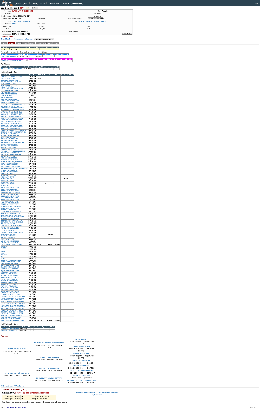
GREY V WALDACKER (81, 353)
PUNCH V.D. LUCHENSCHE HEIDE (11, 315)
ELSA (2, 249)
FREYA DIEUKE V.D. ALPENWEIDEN (12, 308)
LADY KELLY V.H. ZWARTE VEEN (11, 225)
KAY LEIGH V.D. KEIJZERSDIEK (11, 154)
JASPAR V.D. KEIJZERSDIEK (10, 135)
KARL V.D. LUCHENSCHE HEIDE (11, 116)
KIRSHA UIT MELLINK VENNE (10, 192)
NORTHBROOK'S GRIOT (8, 83)
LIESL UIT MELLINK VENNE (10, 203)
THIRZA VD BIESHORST (8, 92)
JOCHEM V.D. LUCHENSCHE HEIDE (12, 115)
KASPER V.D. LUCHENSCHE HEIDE (12, 118)
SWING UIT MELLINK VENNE (10, 270)
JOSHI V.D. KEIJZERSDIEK (9, 146)
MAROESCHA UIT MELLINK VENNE (12, 89)
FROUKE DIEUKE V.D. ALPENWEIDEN (13, 310)
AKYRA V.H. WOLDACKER (9, 274)
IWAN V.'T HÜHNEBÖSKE (9, 94)
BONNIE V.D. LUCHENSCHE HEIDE (12, 312)
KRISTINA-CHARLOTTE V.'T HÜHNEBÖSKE (14, 168)
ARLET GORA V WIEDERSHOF (81, 370)
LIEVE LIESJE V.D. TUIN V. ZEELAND (13, 296)
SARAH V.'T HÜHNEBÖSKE (9, 330)
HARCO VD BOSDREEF (81, 375)
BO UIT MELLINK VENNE (9, 189)
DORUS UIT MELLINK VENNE (10, 191)
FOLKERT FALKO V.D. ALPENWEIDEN (13, 307)
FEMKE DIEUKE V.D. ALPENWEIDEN (12, 301)
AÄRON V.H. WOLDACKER (9, 272)
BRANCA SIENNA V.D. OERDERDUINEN (13, 130)
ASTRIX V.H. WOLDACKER (9, 289)
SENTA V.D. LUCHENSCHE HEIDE (11, 125)
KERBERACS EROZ (7, 179)
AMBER (3, 248)
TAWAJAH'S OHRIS (7, 95)
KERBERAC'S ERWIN (7, 180)
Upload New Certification (44, 39)
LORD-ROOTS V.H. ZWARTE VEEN (12, 232)
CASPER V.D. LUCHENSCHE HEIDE (12, 314)
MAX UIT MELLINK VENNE (9, 205)
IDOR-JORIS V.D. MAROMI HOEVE (11, 215)
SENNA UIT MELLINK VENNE (10, 196)
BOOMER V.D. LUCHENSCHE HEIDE (12, 109)
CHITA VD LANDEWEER (8, 234)
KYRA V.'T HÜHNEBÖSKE (9, 170)
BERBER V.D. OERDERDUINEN (10, 128)
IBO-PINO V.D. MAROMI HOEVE (11, 213)
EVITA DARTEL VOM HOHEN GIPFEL (12, 108)
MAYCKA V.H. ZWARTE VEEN (10, 293)
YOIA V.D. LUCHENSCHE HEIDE (11, 317)
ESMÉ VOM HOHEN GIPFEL (10, 106)
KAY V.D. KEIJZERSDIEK (9, 156)
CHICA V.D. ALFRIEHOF (8, 210)
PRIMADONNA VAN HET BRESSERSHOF (13, 151)
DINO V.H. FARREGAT (8, 239)
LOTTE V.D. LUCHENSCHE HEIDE (11, 120)
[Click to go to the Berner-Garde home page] (8, 3)
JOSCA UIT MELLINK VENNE (10, 265)
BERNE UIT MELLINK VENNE (10, 199)
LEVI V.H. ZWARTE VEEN (9, 230)
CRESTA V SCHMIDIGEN (81, 361)
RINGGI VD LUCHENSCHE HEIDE (11, 123)
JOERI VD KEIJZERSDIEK (9, 140)
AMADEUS (4, 246)
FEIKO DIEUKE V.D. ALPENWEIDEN (12, 300)
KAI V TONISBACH (81, 339)
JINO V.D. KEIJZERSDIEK (9, 137)
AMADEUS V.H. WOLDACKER (10, 277)
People (42, 3)
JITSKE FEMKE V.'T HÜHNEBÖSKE (12, 69)
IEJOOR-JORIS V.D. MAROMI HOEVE (12, 217)
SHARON (3, 255)
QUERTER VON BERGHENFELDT (11, 260)
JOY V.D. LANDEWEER (8, 237)
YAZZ (2, 256)
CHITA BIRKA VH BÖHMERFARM (92, 21)
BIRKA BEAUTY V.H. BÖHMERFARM (49, 378)
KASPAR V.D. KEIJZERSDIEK (10, 153)
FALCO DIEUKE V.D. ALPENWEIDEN (12, 298)
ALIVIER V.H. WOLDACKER (9, 275)
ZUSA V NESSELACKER (81, 346)
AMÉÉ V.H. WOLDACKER (9, 282)
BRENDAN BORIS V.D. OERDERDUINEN (13, 132)
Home (18, 3)
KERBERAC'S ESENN (7, 182)
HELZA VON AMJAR (7, 87)
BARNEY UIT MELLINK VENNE (10, 262)
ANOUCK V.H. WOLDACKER (9, 284)
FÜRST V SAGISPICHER (81, 366)
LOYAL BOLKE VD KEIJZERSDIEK (12, 244)
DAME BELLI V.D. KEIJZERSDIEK (11, 76)
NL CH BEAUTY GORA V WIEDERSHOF (81, 380)
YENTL (3, 258)
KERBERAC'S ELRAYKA (8, 175)
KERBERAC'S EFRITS (8, 173)
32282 (14, 23)
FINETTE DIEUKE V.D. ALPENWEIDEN (13, 303)
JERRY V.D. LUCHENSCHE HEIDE (11, 113)
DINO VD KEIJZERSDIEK (8, 78)
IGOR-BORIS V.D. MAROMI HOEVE (12, 220)
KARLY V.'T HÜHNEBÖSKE (9, 163)
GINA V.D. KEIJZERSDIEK (9, 99)
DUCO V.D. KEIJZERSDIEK (9, 80)
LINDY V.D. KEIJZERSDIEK (9, 243)
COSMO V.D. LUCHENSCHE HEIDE (12, 111)
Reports (66, 3)
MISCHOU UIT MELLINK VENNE (11, 206)
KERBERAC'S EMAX (7, 177)
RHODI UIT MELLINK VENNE (10, 269)
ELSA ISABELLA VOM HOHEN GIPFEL (13, 104)
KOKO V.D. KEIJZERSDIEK (9, 160)
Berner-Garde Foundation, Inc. (17, 407)
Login (256, 3)
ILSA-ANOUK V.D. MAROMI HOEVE (12, 222)
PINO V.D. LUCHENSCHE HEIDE (11, 121)
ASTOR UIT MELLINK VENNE (10, 187)
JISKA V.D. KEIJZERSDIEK (9, 139)
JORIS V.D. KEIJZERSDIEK (9, 144)
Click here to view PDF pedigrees (12, 386)
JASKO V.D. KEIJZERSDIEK (9, 134)
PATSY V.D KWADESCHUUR (9, 172)
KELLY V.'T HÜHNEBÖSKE (9, 165)
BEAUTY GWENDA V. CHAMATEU (11, 82)
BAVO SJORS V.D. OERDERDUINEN (12, 127)
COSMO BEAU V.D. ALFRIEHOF (11, 211)
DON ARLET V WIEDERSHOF (49, 368)
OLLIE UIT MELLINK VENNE (10, 267)
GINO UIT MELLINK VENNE (9, 263)
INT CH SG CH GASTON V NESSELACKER (49, 343)
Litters (34, 3)
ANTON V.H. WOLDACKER (9, 286)
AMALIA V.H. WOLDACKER (9, 279)
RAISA (3, 253)
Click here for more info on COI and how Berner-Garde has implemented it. (97, 393)
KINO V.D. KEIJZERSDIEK (9, 158)
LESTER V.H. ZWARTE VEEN (10, 229)
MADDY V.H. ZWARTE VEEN (10, 291)
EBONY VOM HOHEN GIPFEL (10, 102)
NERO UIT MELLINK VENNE (9, 194)
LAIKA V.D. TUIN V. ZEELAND (10, 294)
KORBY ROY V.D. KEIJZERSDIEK (11, 161)
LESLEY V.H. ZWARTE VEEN (10, 227)
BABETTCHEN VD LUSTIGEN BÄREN (12, 320)
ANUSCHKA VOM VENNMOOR (10, 319)
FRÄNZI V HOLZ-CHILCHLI (49, 357)
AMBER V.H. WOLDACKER (9, 281)
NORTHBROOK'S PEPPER (9, 85)
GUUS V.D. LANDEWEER (8, 236)
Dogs (26, 3)
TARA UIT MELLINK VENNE (9, 90)
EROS (3, 251)
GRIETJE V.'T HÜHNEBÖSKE (10, 328)
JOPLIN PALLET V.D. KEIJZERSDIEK (12, 142)
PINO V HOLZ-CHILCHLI (21, 21)
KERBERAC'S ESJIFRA (8, 184)
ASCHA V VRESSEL (7, 97)
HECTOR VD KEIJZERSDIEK (10, 101)
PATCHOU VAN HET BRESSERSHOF (12, 149)
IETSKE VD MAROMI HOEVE (10, 218)
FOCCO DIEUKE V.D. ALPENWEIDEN (12, 305)
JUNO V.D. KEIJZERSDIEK (9, 147)
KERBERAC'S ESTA (7, 185)
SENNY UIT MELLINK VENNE (10, 208)
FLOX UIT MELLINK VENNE (9, 201)
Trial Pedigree (54, 3)
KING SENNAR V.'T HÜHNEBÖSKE (11, 166)
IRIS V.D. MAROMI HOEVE (9, 224)
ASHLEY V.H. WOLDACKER (9, 288)
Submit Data (77, 3)
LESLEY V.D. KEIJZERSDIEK (10, 241)
